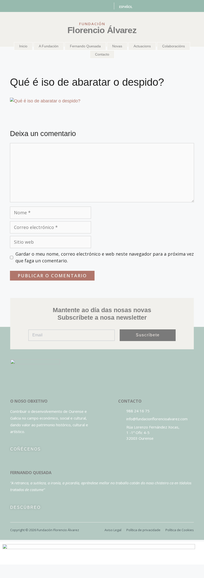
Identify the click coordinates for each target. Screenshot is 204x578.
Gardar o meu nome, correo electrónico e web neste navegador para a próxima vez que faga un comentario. (104, 257)
